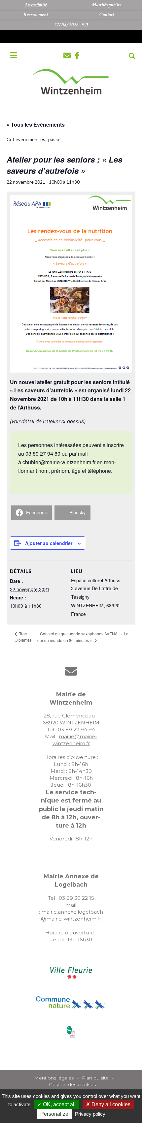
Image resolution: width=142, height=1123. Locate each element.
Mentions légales (54, 1078)
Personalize (54, 1114)
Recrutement (35, 14)
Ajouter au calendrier (48, 543)
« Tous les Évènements (36, 124)
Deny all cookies (110, 1104)
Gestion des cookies (72, 1084)
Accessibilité (35, 4)
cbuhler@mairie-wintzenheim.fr (59, 462)
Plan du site (95, 1078)
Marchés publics (106, 4)
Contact (106, 14)
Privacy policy (90, 1114)
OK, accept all (59, 1104)
